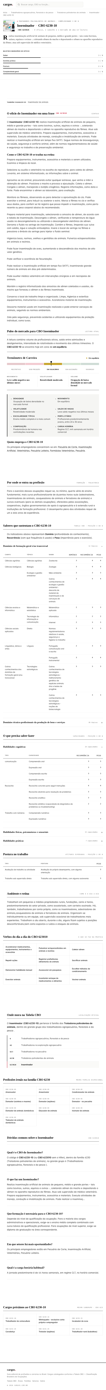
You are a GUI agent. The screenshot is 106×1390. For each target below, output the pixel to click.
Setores (35, 1381)
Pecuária (80, 450)
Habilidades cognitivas (50, 746)
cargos (8, 4)
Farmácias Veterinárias (62, 450)
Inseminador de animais (38, 102)
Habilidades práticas (50, 840)
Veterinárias (23, 450)
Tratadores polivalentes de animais (71, 12)
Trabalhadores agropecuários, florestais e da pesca (32, 12)
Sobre (42, 1381)
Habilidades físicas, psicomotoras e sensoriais (50, 832)
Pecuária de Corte (67, 447)
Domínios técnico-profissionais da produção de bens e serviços (50, 722)
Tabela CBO (11, 1381)
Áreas (20, 1381)
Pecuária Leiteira (40, 450)
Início (5, 12)
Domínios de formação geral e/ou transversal (50, 546)
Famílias (27, 1381)
